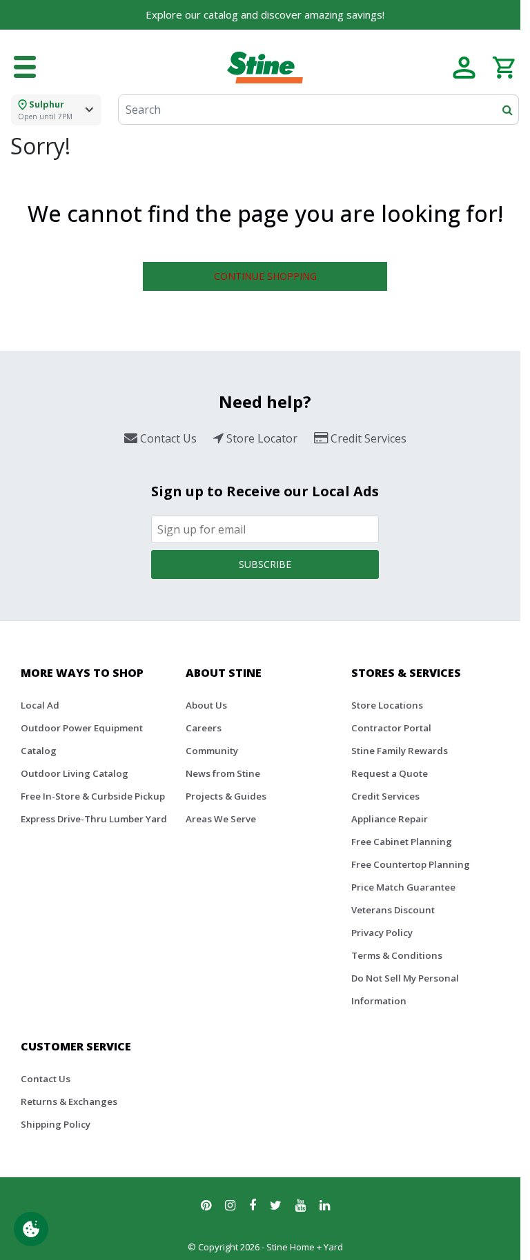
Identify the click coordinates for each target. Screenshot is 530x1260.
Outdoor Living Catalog (74, 773)
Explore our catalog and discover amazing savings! (265, 14)
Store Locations (387, 705)
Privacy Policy (382, 932)
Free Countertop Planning (410, 864)
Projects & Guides (226, 796)
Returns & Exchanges (69, 1101)
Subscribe (265, 564)
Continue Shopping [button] (265, 276)
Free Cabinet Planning (401, 841)
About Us (206, 705)
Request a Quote (389, 773)
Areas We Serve (221, 819)
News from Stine (223, 773)
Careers (204, 728)
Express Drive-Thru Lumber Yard (94, 819)
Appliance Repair (389, 819)
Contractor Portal (391, 728)
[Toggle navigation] (24, 67)
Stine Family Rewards (399, 750)
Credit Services (385, 796)
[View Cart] (503, 66)
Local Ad (40, 705)
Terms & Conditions (396, 955)
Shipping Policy (55, 1124)
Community (212, 750)
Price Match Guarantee (403, 887)
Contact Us (45, 1079)
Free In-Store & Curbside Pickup (93, 796)
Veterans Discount (393, 910)
